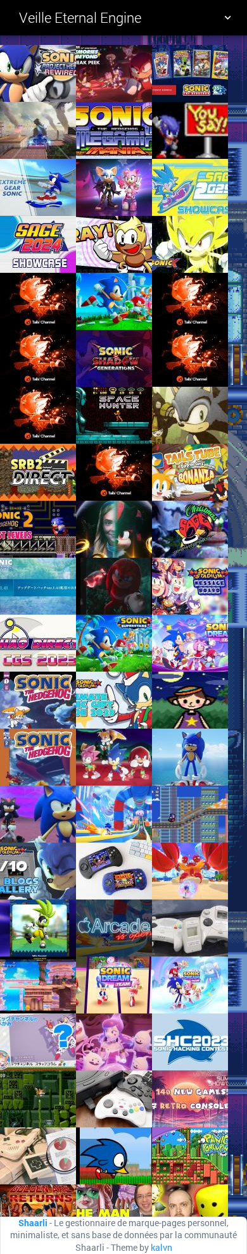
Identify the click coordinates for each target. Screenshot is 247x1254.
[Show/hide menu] (227, 18)
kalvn (161, 1247)
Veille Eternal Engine (80, 17)
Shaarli (33, 1223)
